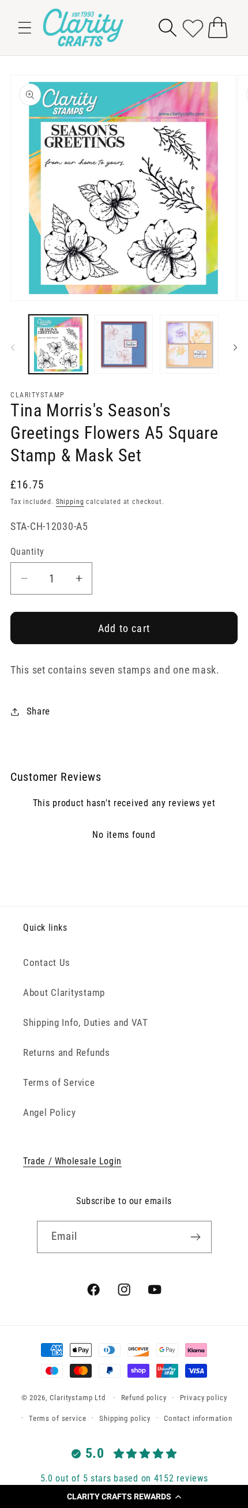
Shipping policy (125, 1418)
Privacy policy (203, 1397)
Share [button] (38, 711)
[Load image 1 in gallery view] (58, 344)
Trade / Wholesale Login (72, 1161)
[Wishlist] (193, 27)
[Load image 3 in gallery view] (189, 344)
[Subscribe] (196, 1237)
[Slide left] (12, 347)
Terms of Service (59, 1082)
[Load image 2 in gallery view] (124, 344)
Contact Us (46, 962)
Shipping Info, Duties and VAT (85, 1022)
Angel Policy (49, 1112)
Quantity (27, 552)
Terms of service (57, 1418)
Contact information (198, 1418)
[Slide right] (235, 347)
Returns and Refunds (66, 1052)
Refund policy (144, 1397)
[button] (124, 1496)
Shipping (70, 502)
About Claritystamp (64, 992)
